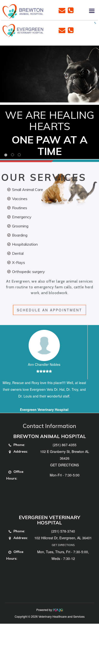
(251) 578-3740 (63, 531)
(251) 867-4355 (64, 444)
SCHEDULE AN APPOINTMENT (49, 310)
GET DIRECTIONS (64, 464)
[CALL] (71, 10)
